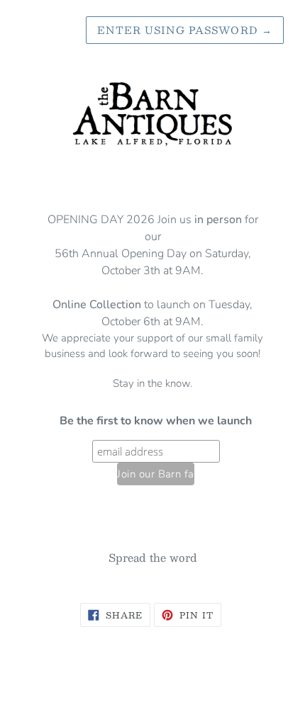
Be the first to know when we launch (156, 421)
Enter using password (184, 29)
